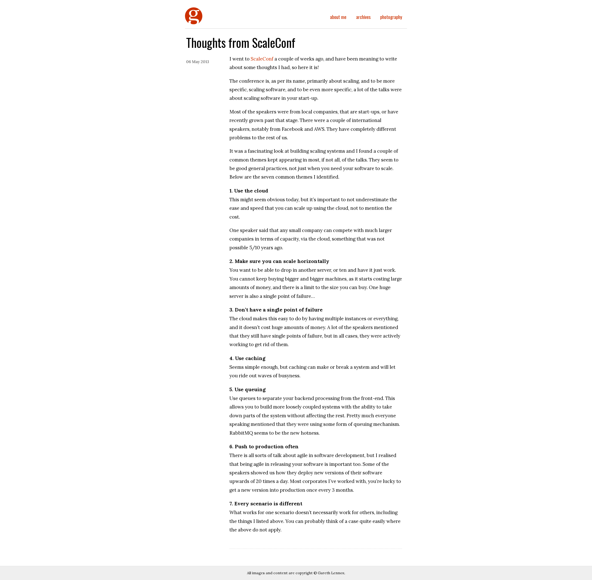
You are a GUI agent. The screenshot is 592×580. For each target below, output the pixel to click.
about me (338, 16)
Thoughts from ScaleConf (193, 23)
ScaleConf (262, 59)
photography (391, 16)
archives (363, 16)
